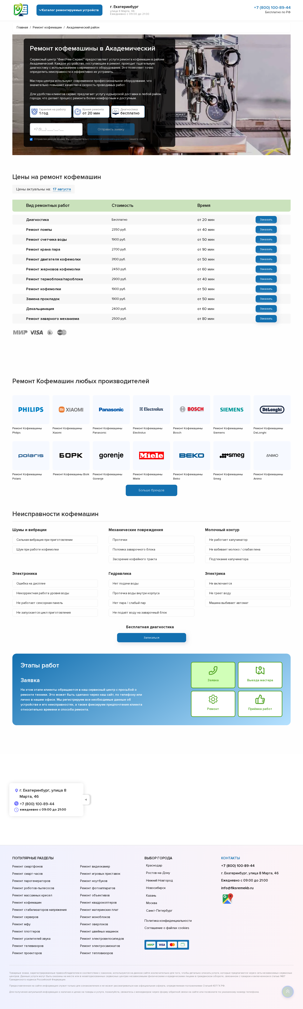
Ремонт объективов (95, 895)
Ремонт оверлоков (94, 924)
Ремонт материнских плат (99, 910)
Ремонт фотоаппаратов (97, 888)
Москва (151, 903)
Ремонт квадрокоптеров (98, 903)
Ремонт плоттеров (26, 931)
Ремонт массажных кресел (32, 895)
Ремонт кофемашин (26, 903)
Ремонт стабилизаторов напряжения (39, 910)
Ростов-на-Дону (158, 873)
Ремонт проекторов (27, 953)
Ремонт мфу (21, 924)
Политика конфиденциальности (168, 921)
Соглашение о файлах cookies (166, 928)
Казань (151, 895)
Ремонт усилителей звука (31, 939)
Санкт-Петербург (159, 911)
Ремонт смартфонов (27, 866)
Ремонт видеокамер (95, 866)
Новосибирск (156, 888)
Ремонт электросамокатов (100, 946)
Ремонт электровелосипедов (102, 939)
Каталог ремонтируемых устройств (70, 10)
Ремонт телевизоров (27, 946)
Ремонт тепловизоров (96, 953)
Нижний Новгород (159, 880)
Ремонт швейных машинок (99, 931)
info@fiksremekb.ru (237, 888)
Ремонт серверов (25, 917)
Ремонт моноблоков (95, 917)
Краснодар (154, 865)
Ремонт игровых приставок (100, 874)
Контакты (230, 858)
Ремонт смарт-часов (27, 874)
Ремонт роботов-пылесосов (33, 888)
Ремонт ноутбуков (93, 881)
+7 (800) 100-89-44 (272, 8)
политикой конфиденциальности (109, 139)
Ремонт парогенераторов (31, 881)
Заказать (266, 219)
